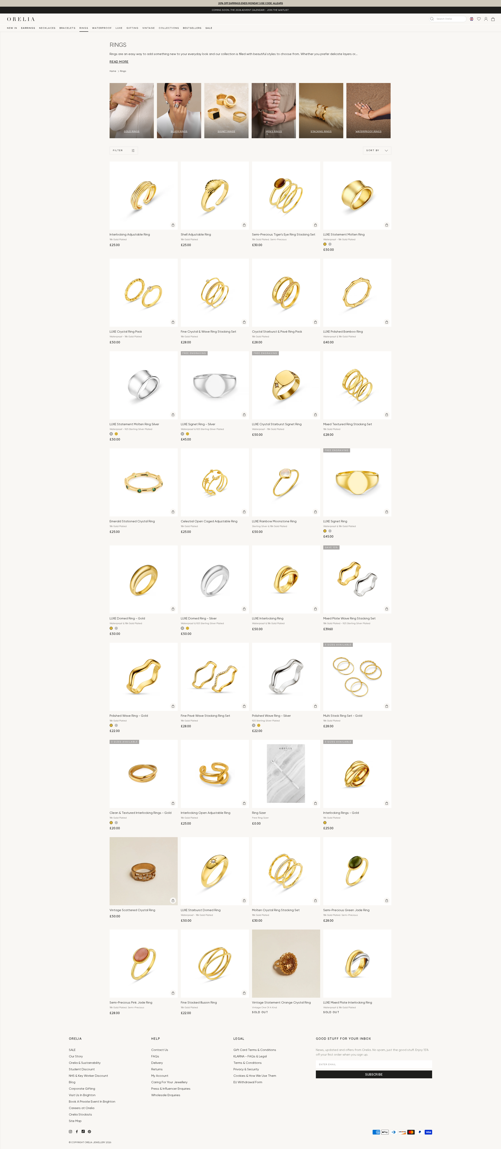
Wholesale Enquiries (165, 1095)
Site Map (75, 1121)
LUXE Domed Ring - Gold (127, 618)
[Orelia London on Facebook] (77, 1132)
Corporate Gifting (82, 1088)
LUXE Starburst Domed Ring (201, 910)
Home (113, 71)
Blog (72, 1082)
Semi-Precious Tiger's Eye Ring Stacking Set (283, 234)
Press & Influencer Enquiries (170, 1088)
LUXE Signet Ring (335, 521)
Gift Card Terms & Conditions (254, 1050)
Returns (157, 1069)
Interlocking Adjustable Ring (130, 234)
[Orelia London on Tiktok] (83, 1131)
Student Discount (82, 1069)
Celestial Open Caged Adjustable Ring (209, 521)
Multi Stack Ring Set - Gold (342, 716)
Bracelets (67, 28)
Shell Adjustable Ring (196, 234)
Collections (169, 28)
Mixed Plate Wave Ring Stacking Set (349, 618)
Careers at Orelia (81, 1108)
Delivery (157, 1063)
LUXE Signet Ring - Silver (198, 424)
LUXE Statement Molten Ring (344, 234)
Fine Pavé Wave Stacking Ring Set (205, 716)
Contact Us (159, 1050)
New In (12, 28)
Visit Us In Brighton (82, 1095)
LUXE (119, 28)
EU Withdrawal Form (247, 1082)
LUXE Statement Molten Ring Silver (134, 424)
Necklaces (47, 28)
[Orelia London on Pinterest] (90, 1132)
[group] (132, 110)
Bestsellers (192, 28)
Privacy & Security (246, 1069)
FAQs (155, 1056)
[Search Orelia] (432, 19)
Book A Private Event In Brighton (92, 1101)
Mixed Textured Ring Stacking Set (347, 424)
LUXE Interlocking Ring (267, 618)
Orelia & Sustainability (85, 1063)
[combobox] (448, 19)
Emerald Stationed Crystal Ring (132, 521)
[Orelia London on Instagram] (71, 1132)
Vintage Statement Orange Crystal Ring (281, 1002)
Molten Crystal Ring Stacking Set (276, 910)
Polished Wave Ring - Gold (129, 716)
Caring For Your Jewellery (169, 1082)
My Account (159, 1076)
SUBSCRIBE (374, 1074)
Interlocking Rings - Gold (341, 813)
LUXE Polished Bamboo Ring (343, 331)
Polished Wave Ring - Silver (271, 716)
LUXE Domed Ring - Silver (199, 618)
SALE (208, 28)
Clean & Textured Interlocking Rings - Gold (140, 813)
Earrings (28, 28)
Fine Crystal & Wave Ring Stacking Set (208, 331)
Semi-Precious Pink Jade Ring (131, 1002)
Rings (83, 28)
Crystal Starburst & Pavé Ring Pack (277, 331)
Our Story (76, 1056)
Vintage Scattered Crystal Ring (132, 910)
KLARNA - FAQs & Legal (250, 1056)
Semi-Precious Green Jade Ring (346, 910)
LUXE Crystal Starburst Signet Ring (277, 424)
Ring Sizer (259, 813)
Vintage (148, 28)
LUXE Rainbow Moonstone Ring (274, 521)
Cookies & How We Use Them (254, 1076)
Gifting (132, 28)
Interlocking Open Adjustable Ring (205, 813)
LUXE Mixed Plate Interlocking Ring (347, 1002)
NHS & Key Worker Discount (88, 1076)
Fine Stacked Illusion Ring (199, 1002)
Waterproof (102, 28)
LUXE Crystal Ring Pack (126, 331)
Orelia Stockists (80, 1114)
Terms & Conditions (247, 1063)
